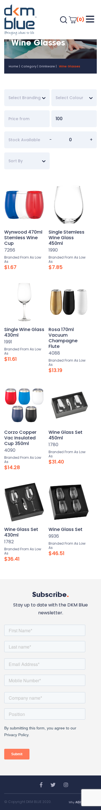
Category (28, 66)
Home (13, 66)
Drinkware (47, 66)
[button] (90, 19)
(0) (80, 19)
